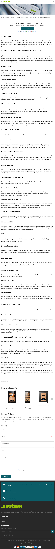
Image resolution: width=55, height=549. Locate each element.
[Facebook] (2, 535)
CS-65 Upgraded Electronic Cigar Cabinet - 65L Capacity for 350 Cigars (12, 406)
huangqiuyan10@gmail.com (13, 492)
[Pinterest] (12, 535)
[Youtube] (7, 535)
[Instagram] (9, 535)
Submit (6, 476)
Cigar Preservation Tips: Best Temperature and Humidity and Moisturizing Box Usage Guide (40, 419)
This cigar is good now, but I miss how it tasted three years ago (40, 417)
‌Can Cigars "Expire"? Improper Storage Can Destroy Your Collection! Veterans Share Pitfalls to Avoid (14, 421)
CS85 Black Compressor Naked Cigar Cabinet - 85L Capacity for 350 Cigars (27, 406)
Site (44, 25)
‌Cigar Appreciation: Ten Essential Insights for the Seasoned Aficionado (14, 419)
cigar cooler (22, 44)
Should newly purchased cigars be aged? (12, 417)
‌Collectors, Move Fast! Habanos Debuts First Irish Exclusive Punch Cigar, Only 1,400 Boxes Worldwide (40, 421)
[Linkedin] (4, 535)
